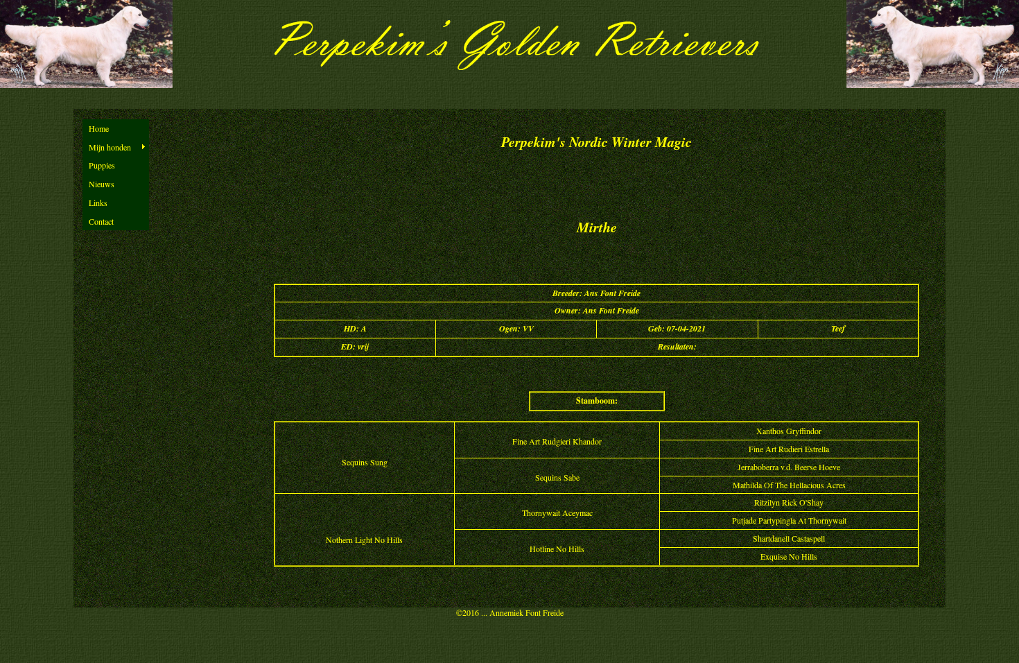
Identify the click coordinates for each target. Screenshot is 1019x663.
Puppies (102, 165)
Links (98, 202)
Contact (101, 221)
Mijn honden (110, 147)
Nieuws (101, 183)
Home (99, 128)
